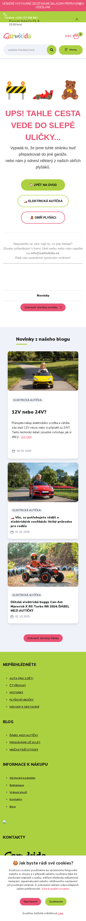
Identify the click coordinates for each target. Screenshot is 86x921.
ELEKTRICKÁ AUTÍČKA (27, 400)
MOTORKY (16, 692)
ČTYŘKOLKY (17, 685)
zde (60, 913)
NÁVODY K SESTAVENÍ (24, 707)
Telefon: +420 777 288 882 (20, 18)
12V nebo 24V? (29, 412)
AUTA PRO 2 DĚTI (21, 678)
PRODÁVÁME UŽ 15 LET (25, 742)
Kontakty (15, 799)
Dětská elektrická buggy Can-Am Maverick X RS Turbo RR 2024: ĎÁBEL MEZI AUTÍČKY (40, 606)
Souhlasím (56, 901)
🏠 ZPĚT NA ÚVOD (43, 185)
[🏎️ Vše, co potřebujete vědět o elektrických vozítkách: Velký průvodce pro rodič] (43, 482)
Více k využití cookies (55, 889)
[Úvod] (17, 36)
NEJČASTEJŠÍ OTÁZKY (23, 749)
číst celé (26, 437)
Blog (12, 806)
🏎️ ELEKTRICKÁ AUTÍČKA (43, 201)
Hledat (51, 50)
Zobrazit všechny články (43, 638)
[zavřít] (80, 4)
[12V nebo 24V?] (43, 371)
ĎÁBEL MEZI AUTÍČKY (23, 735)
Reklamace (16, 785)
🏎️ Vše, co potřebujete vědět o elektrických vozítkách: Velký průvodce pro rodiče (41, 521)
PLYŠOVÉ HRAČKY (21, 700)
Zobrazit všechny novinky (40, 307)
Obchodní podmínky (22, 778)
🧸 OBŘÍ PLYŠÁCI (43, 217)
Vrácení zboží (18, 792)
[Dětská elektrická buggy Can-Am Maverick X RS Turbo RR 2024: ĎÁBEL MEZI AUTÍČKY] (43, 565)
